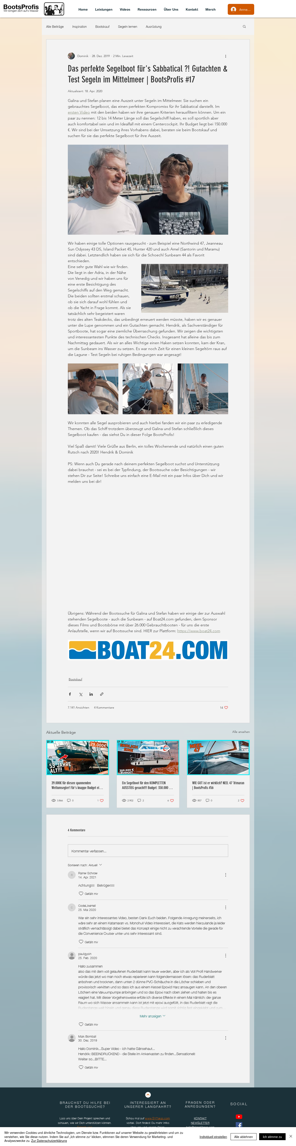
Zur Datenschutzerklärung (49, 1140)
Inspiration (79, 26)
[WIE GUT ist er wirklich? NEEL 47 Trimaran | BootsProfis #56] (218, 757)
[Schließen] (290, 1137)
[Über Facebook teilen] (70, 694)
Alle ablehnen (243, 1137)
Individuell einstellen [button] (213, 1137)
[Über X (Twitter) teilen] (80, 694)
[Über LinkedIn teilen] (91, 694)
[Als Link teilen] (102, 694)
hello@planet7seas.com (200, 1127)
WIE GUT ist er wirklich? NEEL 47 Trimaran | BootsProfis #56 (218, 785)
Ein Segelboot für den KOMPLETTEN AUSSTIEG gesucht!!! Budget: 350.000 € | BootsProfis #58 (147, 785)
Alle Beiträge (55, 26)
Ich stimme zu (272, 1137)
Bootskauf (102, 26)
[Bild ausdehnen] (93, 388)
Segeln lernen (127, 26)
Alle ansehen (241, 732)
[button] (244, 26)
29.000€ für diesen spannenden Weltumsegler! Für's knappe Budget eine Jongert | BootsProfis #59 (77, 785)
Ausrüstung (153, 26)
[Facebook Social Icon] (239, 1125)
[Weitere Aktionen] (225, 56)
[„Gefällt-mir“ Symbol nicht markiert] (81, 893)
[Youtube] (239, 1116)
